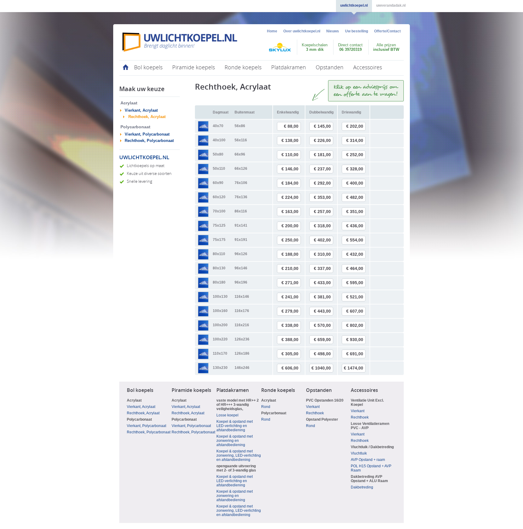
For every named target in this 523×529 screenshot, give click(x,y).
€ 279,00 (289, 311)
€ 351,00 (354, 211)
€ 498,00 (322, 353)
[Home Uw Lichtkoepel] (179, 42)
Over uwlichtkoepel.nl (301, 31)
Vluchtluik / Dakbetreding (372, 447)
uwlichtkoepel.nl (354, 5)
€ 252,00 (354, 154)
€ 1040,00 (321, 368)
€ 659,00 (322, 339)
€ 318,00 (322, 225)
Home (272, 31)
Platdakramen (288, 67)
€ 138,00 (289, 140)
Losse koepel (227, 415)
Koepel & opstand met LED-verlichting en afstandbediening (234, 425)
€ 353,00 (322, 197)
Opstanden (330, 67)
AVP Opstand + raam (368, 460)
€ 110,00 (289, 154)
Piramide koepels (193, 67)
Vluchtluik (359, 453)
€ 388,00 (289, 339)
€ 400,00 (354, 183)
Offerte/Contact (387, 31)
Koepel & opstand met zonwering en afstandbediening (234, 440)
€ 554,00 (354, 240)
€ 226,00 (322, 140)
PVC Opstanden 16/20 (325, 400)
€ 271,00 (289, 282)
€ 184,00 (289, 183)
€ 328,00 (354, 168)
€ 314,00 (354, 140)
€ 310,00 (322, 254)
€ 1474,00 (353, 368)
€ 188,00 (289, 254)
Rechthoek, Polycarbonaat (149, 140)
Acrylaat (134, 400)
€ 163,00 (289, 211)
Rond (265, 407)
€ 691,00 (354, 353)
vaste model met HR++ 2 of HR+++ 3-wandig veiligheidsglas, (237, 404)
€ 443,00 (322, 311)
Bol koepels (148, 67)
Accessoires (367, 67)
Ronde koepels (243, 67)
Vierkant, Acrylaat (141, 110)
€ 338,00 (289, 325)
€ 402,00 (322, 240)
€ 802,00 (354, 325)
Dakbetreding (362, 487)
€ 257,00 (322, 211)
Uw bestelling (356, 31)
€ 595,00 (354, 282)
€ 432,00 (354, 254)
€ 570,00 (322, 325)
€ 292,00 (322, 183)
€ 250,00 (289, 240)
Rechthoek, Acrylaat (147, 116)
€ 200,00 (289, 225)
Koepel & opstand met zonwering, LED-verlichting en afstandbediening (238, 455)
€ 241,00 (289, 296)
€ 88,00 (291, 126)
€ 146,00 (289, 168)
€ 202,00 (354, 126)
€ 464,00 (354, 268)
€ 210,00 (289, 268)
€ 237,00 (322, 168)
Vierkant (313, 407)
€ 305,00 (289, 353)
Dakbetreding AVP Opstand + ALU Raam (369, 479)
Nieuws (332, 31)
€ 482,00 (354, 197)
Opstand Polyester (322, 419)
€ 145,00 (322, 126)
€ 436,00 (354, 225)
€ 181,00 (322, 154)
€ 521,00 (354, 296)
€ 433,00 (322, 282)
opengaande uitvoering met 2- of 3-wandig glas (236, 468)
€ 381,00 (322, 296)
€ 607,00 (354, 311)
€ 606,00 (289, 368)
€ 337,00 (322, 268)
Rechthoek (315, 413)
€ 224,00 (289, 197)
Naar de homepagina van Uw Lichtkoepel (124, 68)
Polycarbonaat (139, 419)
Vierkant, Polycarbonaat (147, 134)
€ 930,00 (354, 339)
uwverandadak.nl (391, 5)
